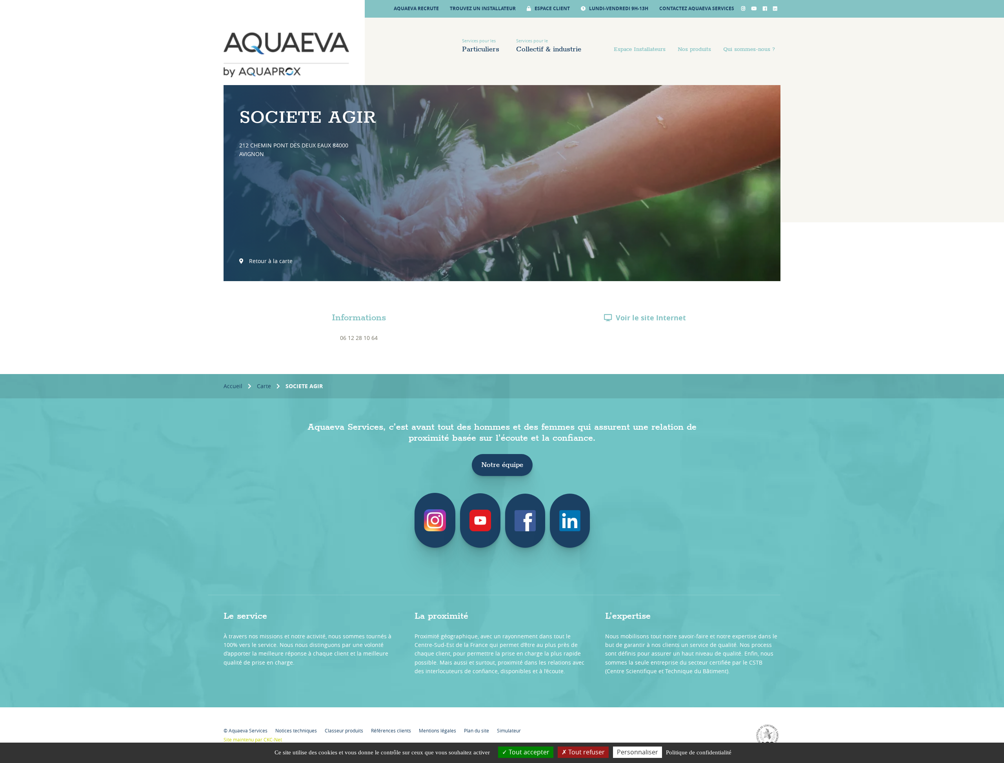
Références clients (391, 730)
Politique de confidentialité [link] (698, 752)
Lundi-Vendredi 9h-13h (618, 8)
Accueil (233, 386)
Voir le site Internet (651, 318)
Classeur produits (344, 730)
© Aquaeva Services (245, 730)
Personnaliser (637, 752)
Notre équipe (502, 465)
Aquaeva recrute (416, 8)
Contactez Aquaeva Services (696, 8)
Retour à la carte (270, 261)
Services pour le (548, 46)
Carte (264, 386)
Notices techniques (296, 730)
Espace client (551, 8)
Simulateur (509, 730)
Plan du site (476, 730)
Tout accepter (528, 752)
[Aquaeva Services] (286, 55)
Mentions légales (437, 730)
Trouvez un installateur (483, 8)
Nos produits (694, 49)
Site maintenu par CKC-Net (253, 739)
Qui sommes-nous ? (749, 49)
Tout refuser (586, 752)
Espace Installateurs (640, 49)
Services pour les (480, 46)
